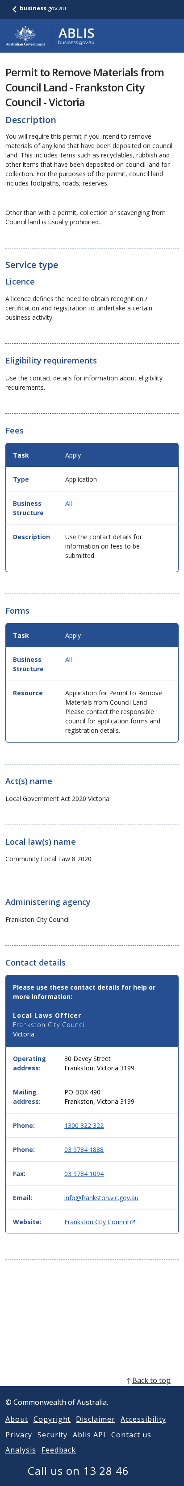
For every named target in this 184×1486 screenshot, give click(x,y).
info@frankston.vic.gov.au (101, 1197)
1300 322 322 (84, 1125)
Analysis (20, 1450)
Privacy (18, 1435)
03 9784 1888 (84, 1149)
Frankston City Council (99, 1222)
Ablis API (89, 1435)
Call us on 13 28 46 (78, 1470)
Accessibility (143, 1419)
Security (53, 1435)
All (68, 503)
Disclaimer (95, 1419)
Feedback (59, 1450)
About (16, 1419)
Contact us (131, 1435)
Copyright (52, 1419)
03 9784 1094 (84, 1173)
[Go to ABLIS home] (50, 35)
